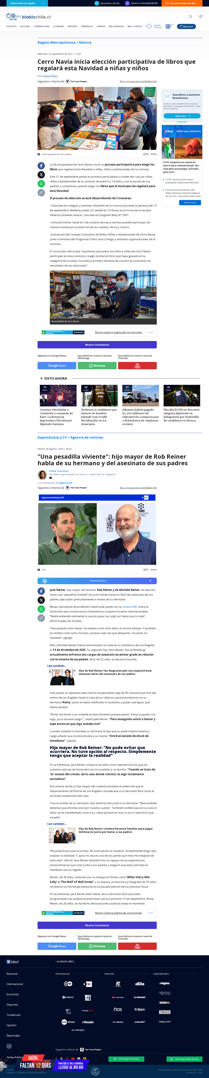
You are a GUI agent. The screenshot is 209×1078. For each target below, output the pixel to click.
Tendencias (87, 26)
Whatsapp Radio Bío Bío (187, 1059)
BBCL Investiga (116, 26)
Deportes (72, 26)
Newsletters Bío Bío (110, 3)
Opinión (101, 26)
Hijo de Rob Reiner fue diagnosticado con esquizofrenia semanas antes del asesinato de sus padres (115, 672)
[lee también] (63, 677)
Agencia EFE (65, 482)
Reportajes (13, 1035)
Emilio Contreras (58, 471)
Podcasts (11, 26)
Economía (58, 26)
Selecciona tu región (23, 3)
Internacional (41, 26)
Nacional (25, 26)
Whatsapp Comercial (128, 1058)
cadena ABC (129, 607)
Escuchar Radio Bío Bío (183, 3)
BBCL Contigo (135, 26)
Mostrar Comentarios (97, 344)
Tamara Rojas (50, 76)
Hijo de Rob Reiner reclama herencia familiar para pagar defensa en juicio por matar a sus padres (116, 830)
